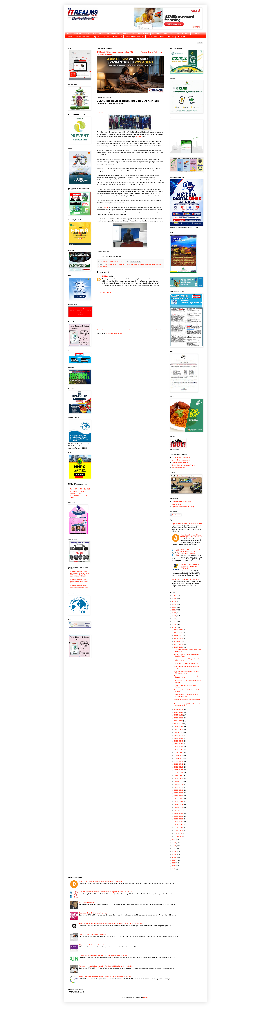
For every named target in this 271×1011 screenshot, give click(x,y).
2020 (174, 613)
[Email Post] (127, 261)
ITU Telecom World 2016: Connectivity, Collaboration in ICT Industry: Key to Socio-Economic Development (80, 574)
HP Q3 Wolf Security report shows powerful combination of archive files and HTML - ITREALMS (111, 923)
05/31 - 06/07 (178, 775)
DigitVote (97, 37)
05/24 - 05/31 (178, 778)
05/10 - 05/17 (178, 784)
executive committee (137, 264)
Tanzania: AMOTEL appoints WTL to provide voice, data (186, 695)
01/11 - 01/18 (178, 833)
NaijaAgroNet (168, 33)
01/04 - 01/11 (178, 836)
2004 (174, 869)
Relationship (117, 37)
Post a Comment (105, 292)
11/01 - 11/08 (178, 712)
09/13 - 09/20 (178, 732)
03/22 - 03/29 (178, 804)
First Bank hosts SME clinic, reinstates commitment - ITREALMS (189, 566)
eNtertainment (98, 33)
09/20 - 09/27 (178, 729)
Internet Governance (83, 37)
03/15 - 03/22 (178, 807)
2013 (174, 843)
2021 (174, 610)
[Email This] (132, 262)
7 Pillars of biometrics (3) (180, 462)
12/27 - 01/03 (178, 630)
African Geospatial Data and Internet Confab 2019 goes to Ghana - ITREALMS (105, 976)
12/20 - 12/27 (178, 633)
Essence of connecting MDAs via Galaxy (92, 934)
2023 (174, 604)
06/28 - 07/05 (178, 764)
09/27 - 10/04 (178, 726)
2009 (174, 854)
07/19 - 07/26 (178, 755)
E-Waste (70, 37)
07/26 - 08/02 (178, 752)
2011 (174, 848)
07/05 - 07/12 (178, 761)
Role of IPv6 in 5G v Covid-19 (80, 489)
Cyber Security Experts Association (119, 264)
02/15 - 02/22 (178, 819)
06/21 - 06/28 (178, 767)
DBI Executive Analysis (155, 37)
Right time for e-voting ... (87, 902)
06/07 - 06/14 (178, 773)
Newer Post (101, 330)
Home (69, 33)
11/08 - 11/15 (178, 709)
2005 (174, 866)
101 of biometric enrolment (181, 460)
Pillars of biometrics (178, 467)
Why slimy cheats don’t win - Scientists (92, 945)
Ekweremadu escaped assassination (186, 664)
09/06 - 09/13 (178, 735)
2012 (174, 846)
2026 (174, 595)
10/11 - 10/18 (178, 721)
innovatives (147, 264)
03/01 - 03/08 (178, 813)
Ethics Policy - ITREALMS (176, 37)
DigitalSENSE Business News (181, 501)
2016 (174, 624)
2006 (174, 863)
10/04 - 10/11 (178, 723)
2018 (174, 618)
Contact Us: (156, 33)
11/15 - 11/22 (178, 647)
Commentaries (128, 33)
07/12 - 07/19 (178, 758)
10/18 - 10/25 (178, 718)
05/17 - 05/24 (178, 781)
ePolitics (87, 33)
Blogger (145, 997)
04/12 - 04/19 (178, 796)
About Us (77, 33)
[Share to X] (136, 262)
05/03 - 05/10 (178, 787)
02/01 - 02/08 (178, 825)
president (104, 266)
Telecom (106, 37)
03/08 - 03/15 (178, 810)
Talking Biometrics (113, 33)
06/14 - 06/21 (178, 770)
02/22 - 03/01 (178, 816)
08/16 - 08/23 (178, 744)
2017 (174, 621)
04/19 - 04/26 (178, 793)
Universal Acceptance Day (134, 37)
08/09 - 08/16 (178, 747)
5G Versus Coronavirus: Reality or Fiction (78, 492)
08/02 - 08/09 (178, 750)
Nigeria (154, 264)
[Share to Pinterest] (140, 262)
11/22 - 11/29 (178, 644)
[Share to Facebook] (138, 262)
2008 (174, 857)
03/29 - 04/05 (178, 801)
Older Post (159, 330)
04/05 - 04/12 (178, 799)
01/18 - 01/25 (178, 830)
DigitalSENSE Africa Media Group (183, 506)
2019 (174, 616)
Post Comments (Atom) (114, 333)
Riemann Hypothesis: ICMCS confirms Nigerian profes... (186, 672)
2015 (174, 627)
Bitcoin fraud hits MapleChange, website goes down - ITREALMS (191, 536)
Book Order (196, 33)
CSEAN (105, 264)
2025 (174, 598)
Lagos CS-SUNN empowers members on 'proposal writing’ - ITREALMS (103, 955)
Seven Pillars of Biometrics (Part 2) (183, 465)
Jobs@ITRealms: (183, 33)
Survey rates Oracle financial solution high (186, 579)
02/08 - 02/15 (178, 822)
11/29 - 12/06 (178, 641)
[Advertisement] (130, 311)
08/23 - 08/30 (178, 741)
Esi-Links (105, 276)
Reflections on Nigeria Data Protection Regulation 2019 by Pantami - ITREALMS (106, 966)
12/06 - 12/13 (178, 638)
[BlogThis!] (134, 262)
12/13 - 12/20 (178, 635)
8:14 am (104, 288)
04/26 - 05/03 (178, 790)
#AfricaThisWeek (143, 33)
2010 (174, 851)
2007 (174, 860)
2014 (174, 840)
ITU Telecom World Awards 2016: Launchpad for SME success (79, 587)
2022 (174, 607)
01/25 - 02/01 (178, 827)
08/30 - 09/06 (178, 738)
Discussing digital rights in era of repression (93, 913)
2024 (174, 601)
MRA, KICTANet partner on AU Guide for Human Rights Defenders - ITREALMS (190, 551)
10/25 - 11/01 (178, 715)
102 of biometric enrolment (181, 457)
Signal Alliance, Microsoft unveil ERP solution (187, 523)
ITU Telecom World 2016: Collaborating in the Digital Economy (79, 581)
